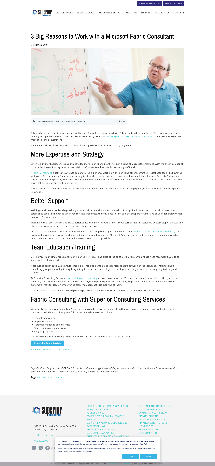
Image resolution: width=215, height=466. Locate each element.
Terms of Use (126, 464)
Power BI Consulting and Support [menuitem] (107, 405)
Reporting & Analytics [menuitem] (100, 429)
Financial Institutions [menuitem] (153, 422)
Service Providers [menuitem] (149, 429)
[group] (79, 121)
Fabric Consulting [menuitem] (98, 409)
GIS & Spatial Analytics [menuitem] (100, 432)
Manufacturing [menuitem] (148, 416)
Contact (178, 12)
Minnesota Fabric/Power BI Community (154, 231)
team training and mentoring (81, 278)
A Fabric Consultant (41, 172)
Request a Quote (173, 3)
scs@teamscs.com (43, 435)
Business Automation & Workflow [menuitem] (108, 436)
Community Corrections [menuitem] (154, 412)
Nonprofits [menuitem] (146, 426)
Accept (130, 457)
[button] (34, 121)
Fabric (59, 377)
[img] (119, 121)
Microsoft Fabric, (46, 377)
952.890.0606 (41, 440)
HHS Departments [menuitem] (149, 409)
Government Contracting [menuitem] (155, 405)
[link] (42, 12)
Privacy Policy (113, 464)
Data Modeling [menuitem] (96, 426)
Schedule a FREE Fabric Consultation (50, 349)
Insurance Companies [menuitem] (152, 419)
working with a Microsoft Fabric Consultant (130, 136)
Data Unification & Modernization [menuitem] (108, 422)
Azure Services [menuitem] (95, 412)
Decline (148, 457)
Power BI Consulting (149, 3)
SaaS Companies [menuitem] (148, 432)
